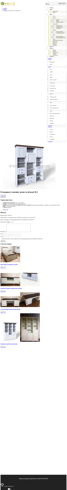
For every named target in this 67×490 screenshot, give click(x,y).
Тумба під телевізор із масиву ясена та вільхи (11, 288)
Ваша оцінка (4, 221)
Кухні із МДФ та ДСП (60, 37)
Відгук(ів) (3, 196)
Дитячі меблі (55, 23)
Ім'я (2, 233)
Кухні (54, 34)
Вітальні (54, 29)
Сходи (54, 16)
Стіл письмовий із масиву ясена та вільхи (10, 309)
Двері (51, 9)
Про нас (51, 48)
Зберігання (58, 28)
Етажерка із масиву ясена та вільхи (9, 343)
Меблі (51, 14)
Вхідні (54, 12)
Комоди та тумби (59, 22)
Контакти (52, 56)
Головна (51, 7)
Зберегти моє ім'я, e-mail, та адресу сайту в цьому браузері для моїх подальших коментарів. (22, 238)
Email (2, 236)
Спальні (54, 17)
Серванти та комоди (60, 32)
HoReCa (51, 46)
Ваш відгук (3, 231)
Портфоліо (55, 45)
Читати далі (3, 267)
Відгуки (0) (5, 209)
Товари (4, 9)
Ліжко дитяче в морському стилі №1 (9, 264)
